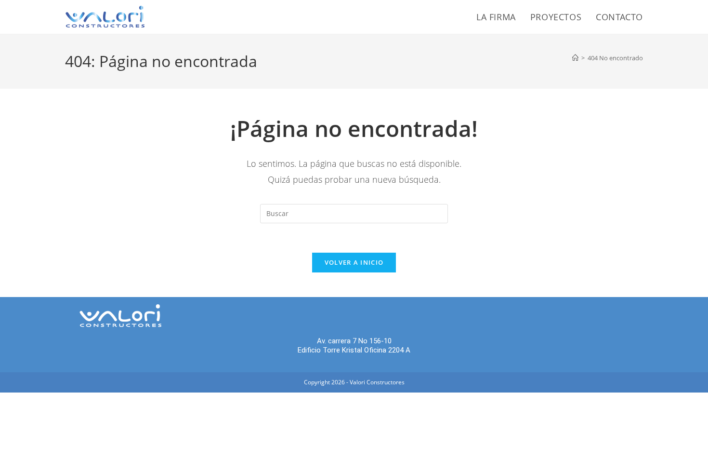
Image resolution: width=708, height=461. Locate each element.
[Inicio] (575, 58)
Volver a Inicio (354, 262)
